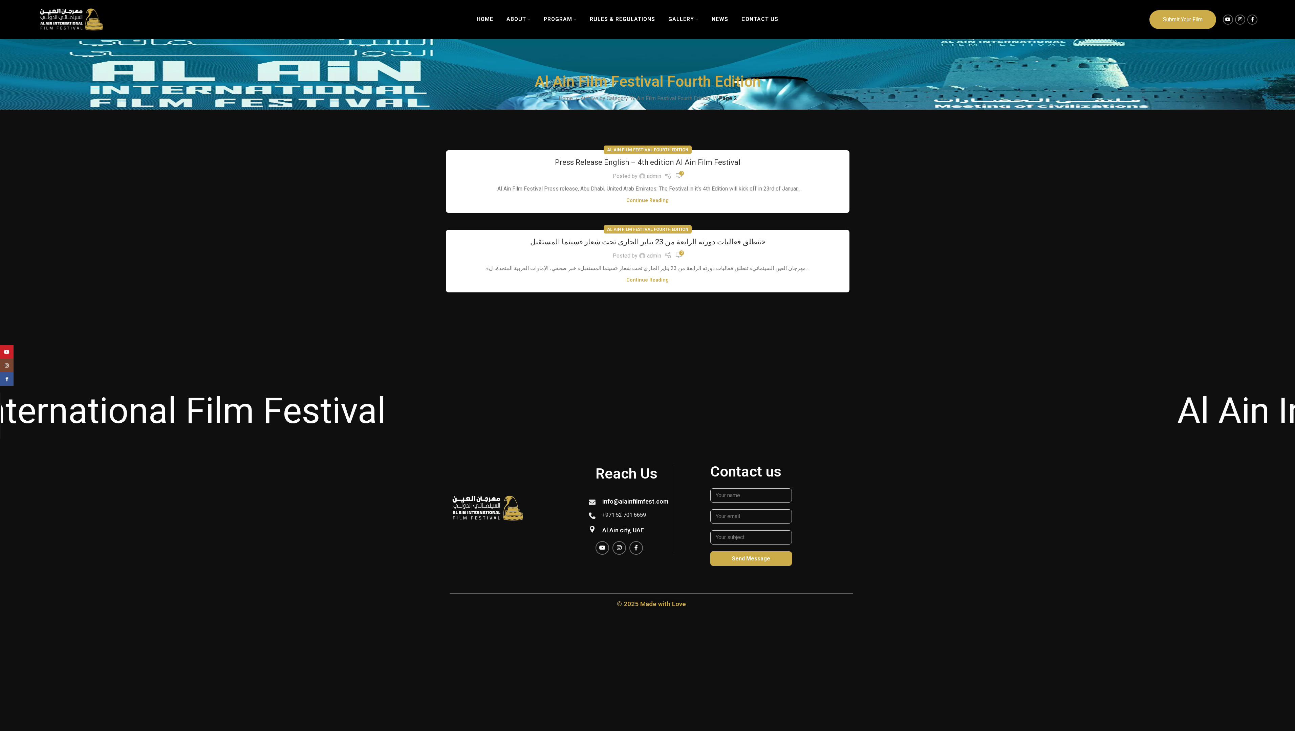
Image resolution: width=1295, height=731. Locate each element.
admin (654, 176)
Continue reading (647, 200)
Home (566, 98)
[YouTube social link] (1228, 20)
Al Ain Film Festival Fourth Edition (647, 149)
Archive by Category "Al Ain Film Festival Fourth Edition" (646, 98)
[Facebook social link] (1252, 20)
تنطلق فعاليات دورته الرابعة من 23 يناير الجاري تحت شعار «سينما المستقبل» (647, 242)
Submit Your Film (1183, 19)
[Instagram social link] (1240, 20)
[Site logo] (71, 19)
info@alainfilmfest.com (635, 501)
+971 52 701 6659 (624, 515)
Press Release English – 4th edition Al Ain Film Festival (647, 162)
